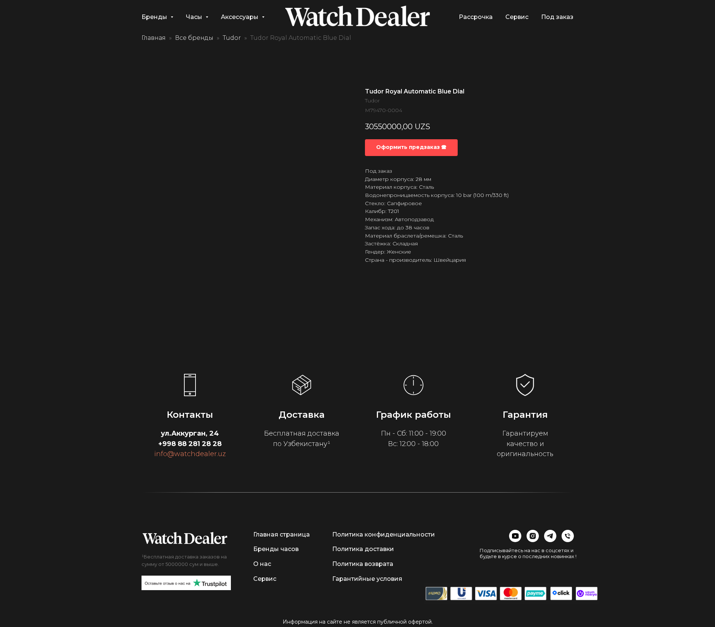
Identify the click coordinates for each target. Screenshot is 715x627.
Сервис (516, 16)
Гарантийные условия (367, 578)
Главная (154, 37)
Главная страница (281, 534)
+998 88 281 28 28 (190, 444)
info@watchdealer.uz (190, 454)
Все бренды (194, 37)
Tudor (232, 37)
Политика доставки (363, 549)
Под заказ (557, 16)
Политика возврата (362, 563)
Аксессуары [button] (240, 16)
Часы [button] (195, 16)
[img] (185, 538)
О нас (262, 563)
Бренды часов (276, 549)
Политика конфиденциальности (383, 534)
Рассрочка (476, 16)
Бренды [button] (155, 16)
